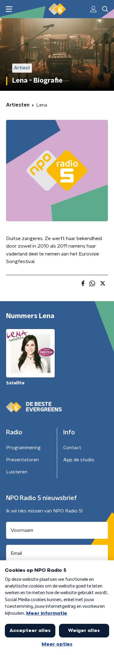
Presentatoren (22, 459)
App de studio (78, 459)
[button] (9, 9)
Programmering (23, 447)
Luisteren (16, 471)
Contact (72, 447)
